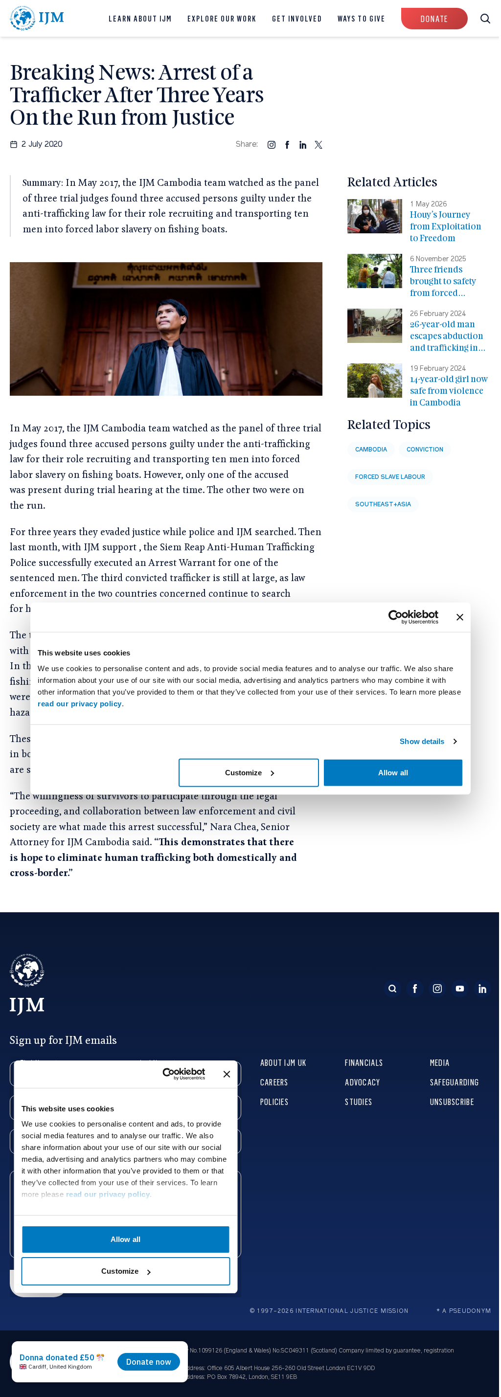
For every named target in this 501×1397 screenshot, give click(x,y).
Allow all (393, 772)
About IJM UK (283, 1062)
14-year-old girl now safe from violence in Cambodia (449, 390)
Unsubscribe (452, 1101)
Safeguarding (454, 1082)
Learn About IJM (140, 18)
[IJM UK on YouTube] (460, 988)
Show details (422, 741)
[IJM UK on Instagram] (437, 988)
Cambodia (371, 449)
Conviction (425, 449)
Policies (274, 1101)
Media (440, 1062)
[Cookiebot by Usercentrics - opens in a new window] (395, 617)
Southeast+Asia (383, 504)
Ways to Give (362, 18)
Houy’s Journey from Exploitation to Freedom (445, 226)
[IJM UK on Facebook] (415, 988)
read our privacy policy (80, 703)
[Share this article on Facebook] (287, 144)
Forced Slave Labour (390, 476)
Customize (243, 772)
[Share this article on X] (318, 144)
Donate (434, 18)
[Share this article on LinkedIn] (303, 144)
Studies (358, 1101)
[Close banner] (459, 617)
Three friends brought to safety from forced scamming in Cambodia (443, 292)
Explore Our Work (221, 18)
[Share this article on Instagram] (271, 144)
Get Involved (297, 18)
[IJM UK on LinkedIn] (482, 988)
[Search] (392, 988)
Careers (274, 1082)
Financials (364, 1062)
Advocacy (362, 1082)
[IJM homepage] (37, 18)
